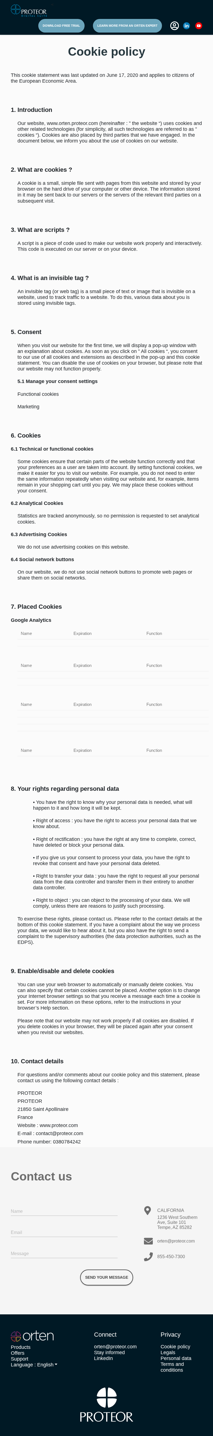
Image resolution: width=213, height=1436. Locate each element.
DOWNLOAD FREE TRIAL (61, 25)
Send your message (106, 1277)
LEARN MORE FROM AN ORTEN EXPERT (127, 25)
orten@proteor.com (176, 1241)
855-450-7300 (171, 1256)
